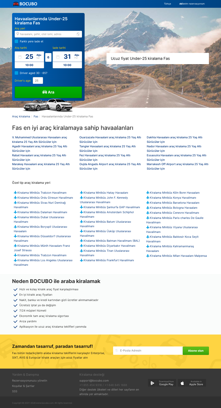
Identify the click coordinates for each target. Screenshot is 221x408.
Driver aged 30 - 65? (33, 73)
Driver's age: (23, 80)
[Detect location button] (78, 34)
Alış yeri (20, 28)
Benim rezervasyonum (193, 3)
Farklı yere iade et (31, 41)
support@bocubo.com (94, 380)
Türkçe (167, 3)
